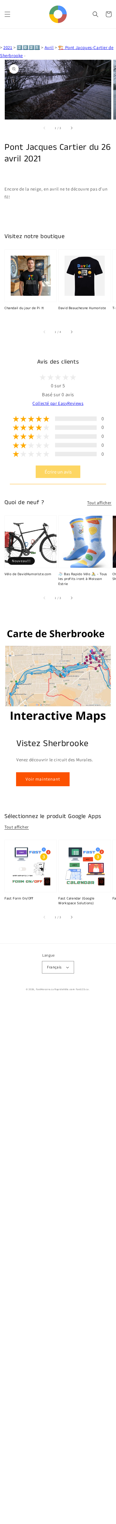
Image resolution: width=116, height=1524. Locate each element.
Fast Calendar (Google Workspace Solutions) (76, 901)
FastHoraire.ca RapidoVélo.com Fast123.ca (62, 989)
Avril (49, 47)
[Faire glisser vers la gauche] (44, 127)
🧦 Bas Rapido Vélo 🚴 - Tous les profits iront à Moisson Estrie (82, 579)
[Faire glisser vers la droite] (71, 127)
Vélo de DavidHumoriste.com (27, 574)
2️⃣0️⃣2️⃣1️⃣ (28, 47)
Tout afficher (99, 502)
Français (54, 967)
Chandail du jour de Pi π (24, 308)
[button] (7, 14)
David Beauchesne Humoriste (82, 308)
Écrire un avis (58, 471)
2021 (7, 47)
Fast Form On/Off (19, 898)
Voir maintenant (43, 779)
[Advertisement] (58, 1262)
